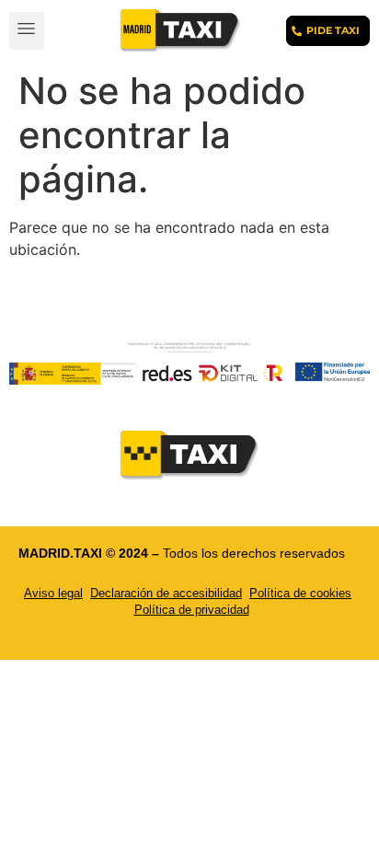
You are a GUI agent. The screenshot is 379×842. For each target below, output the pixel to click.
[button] (26, 31)
